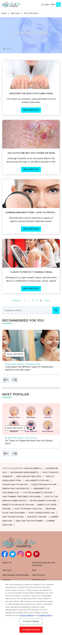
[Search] (56, 310)
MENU (53, 4)
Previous (16, 300)
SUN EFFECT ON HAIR (37, 517)
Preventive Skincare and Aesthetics (43, 564)
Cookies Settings (31, 621)
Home (4, 13)
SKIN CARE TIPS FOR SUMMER (29, 521)
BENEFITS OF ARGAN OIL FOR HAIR (18, 505)
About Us (7, 562)
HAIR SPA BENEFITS (33, 468)
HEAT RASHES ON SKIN (13, 517)
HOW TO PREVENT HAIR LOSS (28, 509)
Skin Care (15, 13)
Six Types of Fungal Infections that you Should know (29, 442)
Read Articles (15, 354)
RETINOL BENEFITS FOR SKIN (43, 500)
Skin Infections (39, 580)
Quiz (34, 570)
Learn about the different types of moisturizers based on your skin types (29, 368)
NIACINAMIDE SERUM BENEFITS (25, 472)
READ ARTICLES (31, 110)
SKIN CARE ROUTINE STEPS (28, 476)
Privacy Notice (26, 615)
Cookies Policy (45, 615)
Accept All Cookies (31, 629)
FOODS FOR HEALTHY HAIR (44, 484)
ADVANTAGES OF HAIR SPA (15, 484)
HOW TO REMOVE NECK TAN (41, 513)
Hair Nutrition (38, 575)
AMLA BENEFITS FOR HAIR (37, 480)
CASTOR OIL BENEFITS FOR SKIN (37, 492)
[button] (6, 380)
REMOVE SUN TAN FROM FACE (16, 488)
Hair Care (7, 570)
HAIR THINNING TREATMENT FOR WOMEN (21, 496)
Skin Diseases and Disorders (16, 575)
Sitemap (6, 580)
